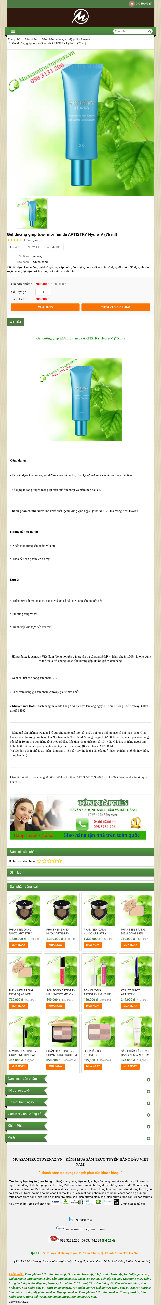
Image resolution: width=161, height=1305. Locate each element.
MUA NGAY (18, 945)
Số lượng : (18, 292)
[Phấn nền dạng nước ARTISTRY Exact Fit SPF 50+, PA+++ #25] (24, 910)
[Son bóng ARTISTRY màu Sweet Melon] (61, 971)
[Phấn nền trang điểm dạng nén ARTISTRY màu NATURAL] (136, 910)
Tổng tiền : (18, 299)
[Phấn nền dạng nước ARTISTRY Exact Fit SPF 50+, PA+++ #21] (99, 910)
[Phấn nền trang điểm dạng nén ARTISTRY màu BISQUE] (24, 971)
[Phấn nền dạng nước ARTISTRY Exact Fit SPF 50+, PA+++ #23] (61, 910)
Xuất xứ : (24, 256)
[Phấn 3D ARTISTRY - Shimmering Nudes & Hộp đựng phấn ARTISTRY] (61, 1031)
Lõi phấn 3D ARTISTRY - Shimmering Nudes (98, 1054)
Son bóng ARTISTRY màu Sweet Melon (60, 992)
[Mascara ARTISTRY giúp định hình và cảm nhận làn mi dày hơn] (24, 1031)
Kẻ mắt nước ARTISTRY (131, 992)
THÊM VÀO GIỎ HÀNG (115, 307)
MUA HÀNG (45, 307)
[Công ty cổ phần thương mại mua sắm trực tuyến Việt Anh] (80, 26)
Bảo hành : (23, 261)
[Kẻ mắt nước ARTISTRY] (136, 971)
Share (15, 247)
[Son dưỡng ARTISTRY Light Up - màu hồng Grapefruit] (99, 971)
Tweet (34, 247)
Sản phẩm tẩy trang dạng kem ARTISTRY (136, 1053)
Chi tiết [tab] (15, 321)
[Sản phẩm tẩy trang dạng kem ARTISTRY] (136, 1031)
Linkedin (54, 247)
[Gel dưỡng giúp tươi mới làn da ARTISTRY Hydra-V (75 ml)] (80, 123)
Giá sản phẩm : (21, 284)
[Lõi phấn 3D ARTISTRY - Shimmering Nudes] (99, 1031)
